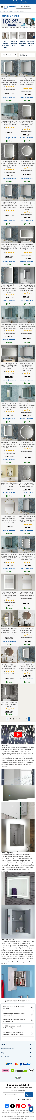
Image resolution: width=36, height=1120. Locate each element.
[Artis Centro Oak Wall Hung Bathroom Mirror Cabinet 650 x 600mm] (9, 473)
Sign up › (28, 1095)
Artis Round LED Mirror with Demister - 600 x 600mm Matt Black (27, 630)
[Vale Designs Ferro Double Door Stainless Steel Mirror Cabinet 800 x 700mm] (26, 393)
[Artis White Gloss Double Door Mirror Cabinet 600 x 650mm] (9, 692)
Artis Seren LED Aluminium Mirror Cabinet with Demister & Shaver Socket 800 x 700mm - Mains (9, 445)
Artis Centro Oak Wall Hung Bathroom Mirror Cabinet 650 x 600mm (9, 485)
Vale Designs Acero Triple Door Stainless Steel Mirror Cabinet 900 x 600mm (9, 123)
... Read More (31, 28)
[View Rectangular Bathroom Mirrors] (31, 35)
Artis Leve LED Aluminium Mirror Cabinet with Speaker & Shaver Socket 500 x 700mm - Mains (27, 519)
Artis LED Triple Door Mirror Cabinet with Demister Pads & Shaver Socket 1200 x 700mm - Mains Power (26, 366)
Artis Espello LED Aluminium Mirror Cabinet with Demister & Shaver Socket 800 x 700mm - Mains (27, 205)
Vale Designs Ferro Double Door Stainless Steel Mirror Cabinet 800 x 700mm (26, 405)
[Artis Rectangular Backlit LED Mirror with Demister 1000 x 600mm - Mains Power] (26, 234)
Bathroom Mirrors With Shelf (22, 43)
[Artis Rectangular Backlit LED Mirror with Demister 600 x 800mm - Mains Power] (9, 151)
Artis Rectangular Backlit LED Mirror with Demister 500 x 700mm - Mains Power (27, 124)
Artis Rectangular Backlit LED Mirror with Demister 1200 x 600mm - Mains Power (9, 366)
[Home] (0, 11)
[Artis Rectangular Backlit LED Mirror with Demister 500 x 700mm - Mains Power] (26, 111)
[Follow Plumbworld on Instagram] (29, 1106)
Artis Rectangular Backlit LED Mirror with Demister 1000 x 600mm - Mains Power (27, 247)
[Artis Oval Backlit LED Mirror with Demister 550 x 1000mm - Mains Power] (26, 473)
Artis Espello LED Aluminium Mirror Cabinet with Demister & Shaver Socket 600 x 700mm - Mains (27, 82)
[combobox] (23, 7)
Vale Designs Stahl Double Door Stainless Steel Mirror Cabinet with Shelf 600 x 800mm (9, 557)
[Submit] (17, 6)
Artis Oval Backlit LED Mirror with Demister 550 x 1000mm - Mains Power (27, 485)
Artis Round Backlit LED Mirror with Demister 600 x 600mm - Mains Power (27, 163)
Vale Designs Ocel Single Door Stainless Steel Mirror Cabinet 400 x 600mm (26, 326)
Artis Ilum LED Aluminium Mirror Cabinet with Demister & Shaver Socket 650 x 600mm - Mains (27, 557)
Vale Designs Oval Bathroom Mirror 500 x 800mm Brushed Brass (9, 518)
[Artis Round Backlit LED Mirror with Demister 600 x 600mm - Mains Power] (26, 151)
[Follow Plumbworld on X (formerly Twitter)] (12, 1106)
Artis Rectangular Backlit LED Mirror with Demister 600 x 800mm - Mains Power (9, 164)
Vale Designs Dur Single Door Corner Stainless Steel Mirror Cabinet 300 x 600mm (9, 406)
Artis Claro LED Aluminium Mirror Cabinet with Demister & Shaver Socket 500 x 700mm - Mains (9, 205)
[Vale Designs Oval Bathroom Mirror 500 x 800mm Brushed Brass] (9, 506)
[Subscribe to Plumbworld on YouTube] (23, 1106)
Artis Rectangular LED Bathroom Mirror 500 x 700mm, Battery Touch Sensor (9, 594)
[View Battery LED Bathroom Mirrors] (14, 35)
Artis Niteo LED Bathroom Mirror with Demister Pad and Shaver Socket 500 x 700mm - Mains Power (27, 287)
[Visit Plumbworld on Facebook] (7, 1106)
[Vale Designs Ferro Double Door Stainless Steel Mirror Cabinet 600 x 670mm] (9, 314)
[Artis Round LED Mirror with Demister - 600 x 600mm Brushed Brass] (9, 654)
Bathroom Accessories (9, 11)
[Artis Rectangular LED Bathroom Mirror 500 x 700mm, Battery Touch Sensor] (9, 582)
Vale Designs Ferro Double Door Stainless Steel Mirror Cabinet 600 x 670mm (9, 326)
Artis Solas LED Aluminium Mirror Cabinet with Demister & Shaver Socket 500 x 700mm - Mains (27, 667)
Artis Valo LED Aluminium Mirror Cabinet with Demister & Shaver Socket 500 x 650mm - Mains (9, 247)
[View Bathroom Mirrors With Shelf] (22, 35)
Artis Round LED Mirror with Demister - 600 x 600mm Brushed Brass (9, 667)
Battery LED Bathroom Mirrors (14, 43)
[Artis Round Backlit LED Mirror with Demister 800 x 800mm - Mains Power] (26, 432)
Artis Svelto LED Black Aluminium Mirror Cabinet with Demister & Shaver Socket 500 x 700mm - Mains (9, 288)
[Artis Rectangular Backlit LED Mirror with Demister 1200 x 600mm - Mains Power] (9, 353)
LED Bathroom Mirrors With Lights (5, 44)
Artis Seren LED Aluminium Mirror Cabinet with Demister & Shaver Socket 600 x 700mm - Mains (9, 81)
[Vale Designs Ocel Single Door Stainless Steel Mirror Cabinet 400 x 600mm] (26, 314)
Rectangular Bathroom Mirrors (30, 43)
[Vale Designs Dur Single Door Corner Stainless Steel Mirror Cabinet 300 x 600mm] (9, 393)
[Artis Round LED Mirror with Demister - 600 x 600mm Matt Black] (26, 618)
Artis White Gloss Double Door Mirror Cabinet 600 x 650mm (9, 704)
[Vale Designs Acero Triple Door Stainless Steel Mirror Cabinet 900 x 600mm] (9, 111)
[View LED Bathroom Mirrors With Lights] (5, 35)
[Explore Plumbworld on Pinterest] (18, 1106)
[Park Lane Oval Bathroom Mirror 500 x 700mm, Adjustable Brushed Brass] (9, 618)
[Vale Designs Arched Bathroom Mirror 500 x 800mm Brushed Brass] (26, 582)
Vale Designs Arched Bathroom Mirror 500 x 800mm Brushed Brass (27, 594)
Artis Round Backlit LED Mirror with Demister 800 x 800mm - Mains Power (27, 444)
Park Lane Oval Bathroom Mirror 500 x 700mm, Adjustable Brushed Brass (9, 630)
